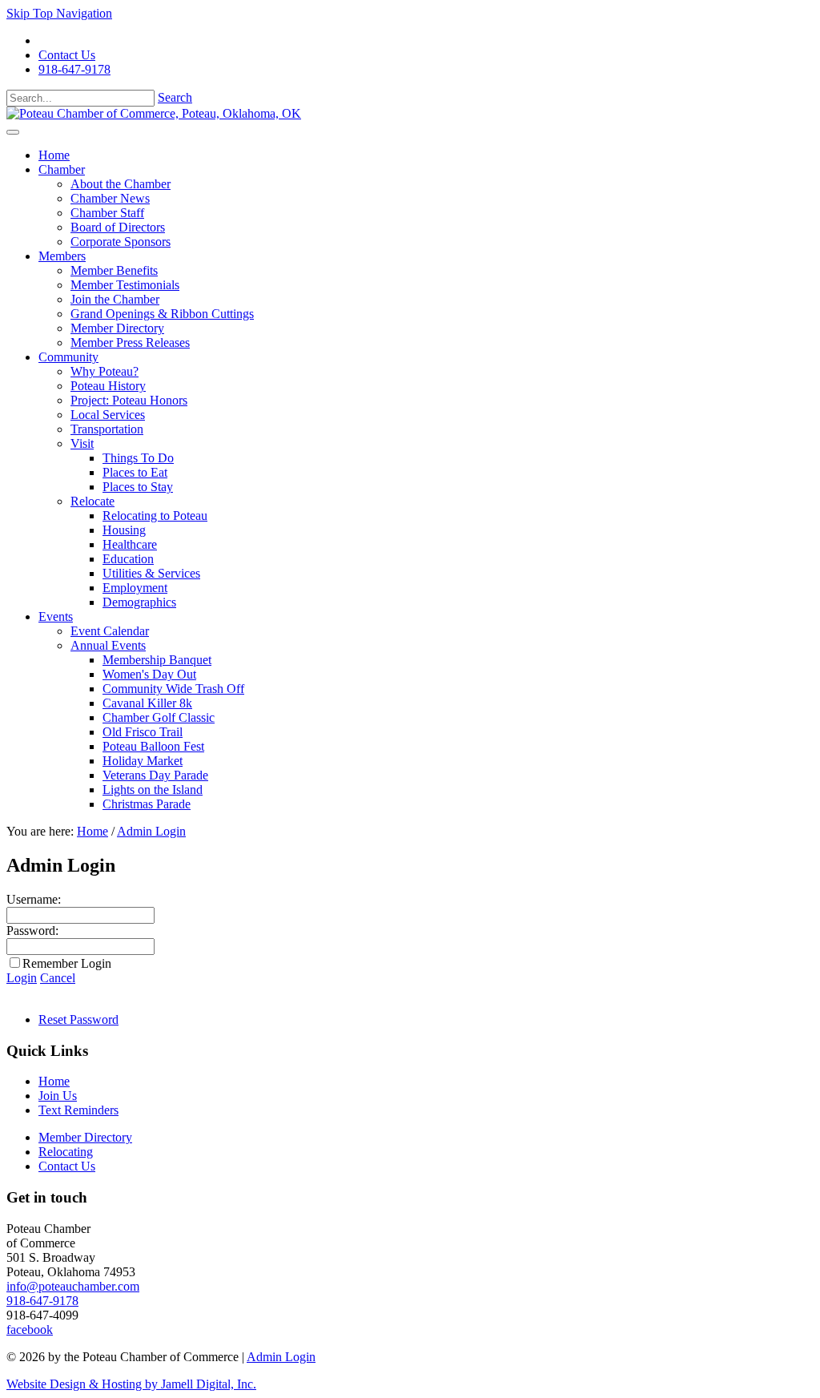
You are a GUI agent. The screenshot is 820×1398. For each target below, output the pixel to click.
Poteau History (108, 386)
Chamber (61, 169)
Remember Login (66, 963)
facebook (29, 1329)
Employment (134, 587)
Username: (33, 899)
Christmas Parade (146, 804)
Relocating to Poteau (154, 515)
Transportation (106, 429)
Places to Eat (134, 472)
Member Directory (117, 328)
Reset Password (78, 1019)
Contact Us (66, 55)
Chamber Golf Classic (158, 717)
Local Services (107, 414)
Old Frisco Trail (142, 732)
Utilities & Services (151, 573)
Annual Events (108, 645)
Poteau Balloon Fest (153, 746)
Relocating (65, 1151)
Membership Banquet (156, 660)
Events (55, 616)
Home (54, 155)
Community (68, 357)
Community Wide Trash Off (173, 688)
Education (128, 559)
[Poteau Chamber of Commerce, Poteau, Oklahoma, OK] (153, 113)
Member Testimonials (124, 285)
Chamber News (110, 198)
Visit (82, 443)
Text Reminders (78, 1110)
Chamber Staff (107, 213)
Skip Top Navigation (59, 13)
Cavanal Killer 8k (147, 703)
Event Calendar (109, 631)
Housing (124, 530)
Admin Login (281, 1357)
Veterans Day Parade (155, 775)
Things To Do (138, 458)
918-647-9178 (74, 69)
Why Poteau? (104, 371)
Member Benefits (114, 270)
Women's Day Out (149, 674)
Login (21, 978)
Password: (32, 930)
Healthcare (129, 544)
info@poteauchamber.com (72, 1286)
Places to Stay (137, 487)
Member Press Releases (130, 342)
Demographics (139, 602)
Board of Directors (117, 227)
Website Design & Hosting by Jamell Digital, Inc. (131, 1384)
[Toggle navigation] (12, 132)
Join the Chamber (114, 299)
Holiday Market (142, 760)
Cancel (57, 978)
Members (62, 256)
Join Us (57, 1095)
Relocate (92, 501)
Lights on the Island (152, 789)
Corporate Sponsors (120, 241)
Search (175, 97)
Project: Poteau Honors (128, 400)
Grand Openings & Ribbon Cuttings (162, 313)
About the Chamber (120, 184)
